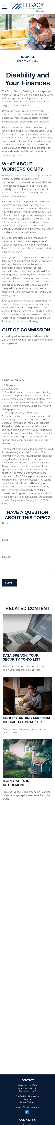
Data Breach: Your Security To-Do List (21, 657)
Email (5, 540)
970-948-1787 (31, 1088)
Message (7, 557)
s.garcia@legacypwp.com (27, 1107)
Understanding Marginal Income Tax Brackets (27, 720)
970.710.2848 (31, 1085)
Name (5, 523)
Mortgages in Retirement (16, 783)
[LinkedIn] (27, 1112)
